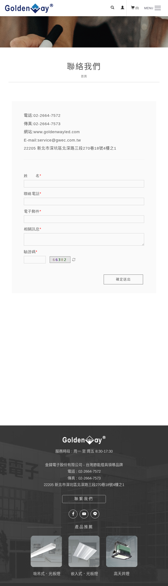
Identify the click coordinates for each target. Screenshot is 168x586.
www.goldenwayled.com (56, 132)
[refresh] (73, 259)
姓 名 (32, 176)
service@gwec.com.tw (59, 140)
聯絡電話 (32, 194)
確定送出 (123, 279)
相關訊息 (32, 229)
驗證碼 (30, 252)
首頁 (84, 76)
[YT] (84, 514)
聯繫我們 (84, 499)
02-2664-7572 (47, 115)
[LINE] (94, 514)
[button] (112, 8)
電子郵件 (32, 211)
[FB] (73, 514)
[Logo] (29, 8)
